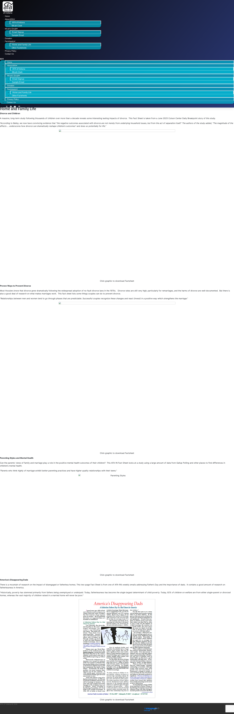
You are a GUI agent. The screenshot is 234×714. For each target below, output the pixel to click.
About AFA (9, 19)
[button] (50, 58)
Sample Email (18, 35)
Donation (8, 38)
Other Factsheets (19, 48)
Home (7, 16)
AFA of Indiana (18, 22)
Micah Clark (17, 26)
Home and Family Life (21, 45)
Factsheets (9, 41)
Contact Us (9, 54)
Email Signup (18, 32)
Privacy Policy (10, 51)
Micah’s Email (10, 29)
